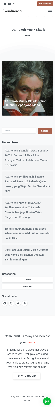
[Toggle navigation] (50, 11)
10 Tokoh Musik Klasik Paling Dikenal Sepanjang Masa (26, 103)
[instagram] (14, 3)
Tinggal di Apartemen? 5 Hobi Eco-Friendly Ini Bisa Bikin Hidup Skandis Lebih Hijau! (27, 233)
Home (27, 35)
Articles (27, 280)
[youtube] (9, 3)
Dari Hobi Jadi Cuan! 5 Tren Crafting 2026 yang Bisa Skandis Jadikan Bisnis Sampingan (26, 254)
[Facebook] (5, 3)
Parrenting (27, 286)
